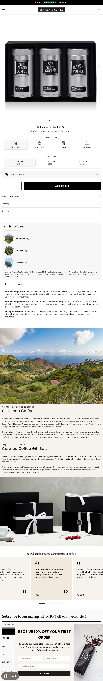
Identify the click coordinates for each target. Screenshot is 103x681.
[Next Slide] (99, 66)
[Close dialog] (100, 626)
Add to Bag (62, 186)
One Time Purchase (54, 174)
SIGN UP (44, 673)
